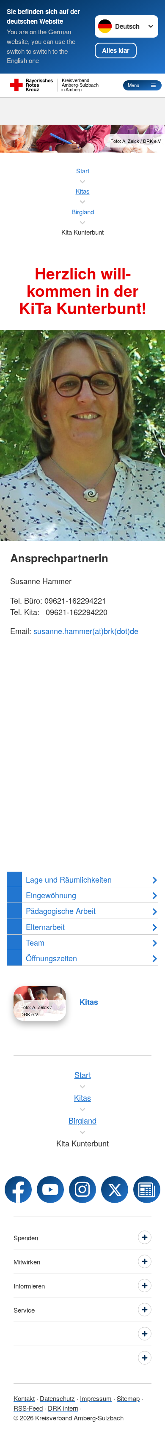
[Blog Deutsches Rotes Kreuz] (146, 1189)
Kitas (89, 1001)
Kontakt (24, 1398)
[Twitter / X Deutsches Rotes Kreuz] (114, 1189)
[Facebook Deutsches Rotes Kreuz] (18, 1189)
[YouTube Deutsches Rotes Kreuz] (50, 1189)
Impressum (96, 1398)
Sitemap (128, 1398)
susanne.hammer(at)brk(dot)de (85, 630)
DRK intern (63, 1407)
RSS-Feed (28, 1407)
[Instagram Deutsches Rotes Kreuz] (82, 1189)
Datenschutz (57, 1398)
